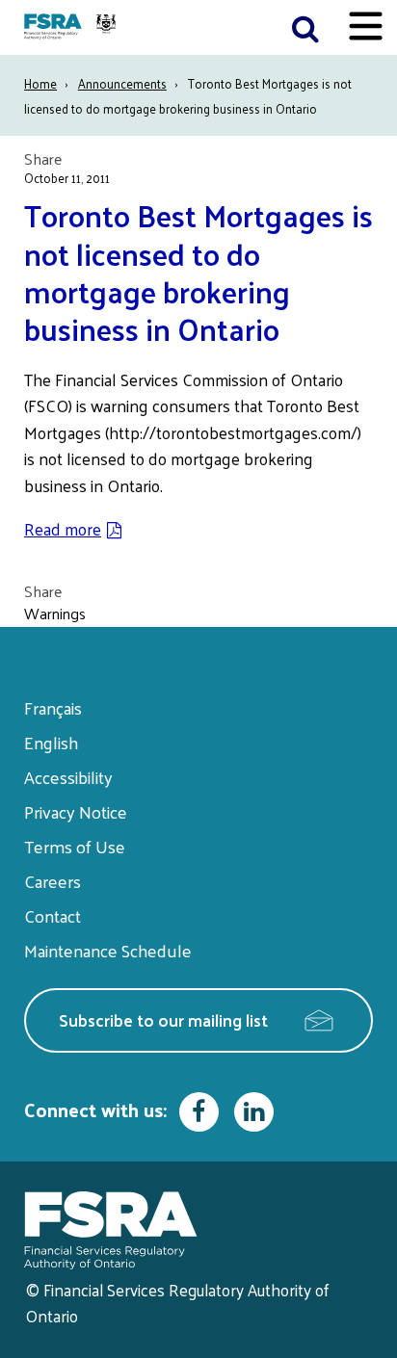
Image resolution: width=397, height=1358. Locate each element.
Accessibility (68, 777)
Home (40, 83)
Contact (52, 915)
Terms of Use (74, 846)
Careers (52, 881)
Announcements (122, 83)
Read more (62, 528)
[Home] (72, 27)
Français (53, 707)
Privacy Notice (75, 811)
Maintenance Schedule (108, 950)
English (51, 742)
